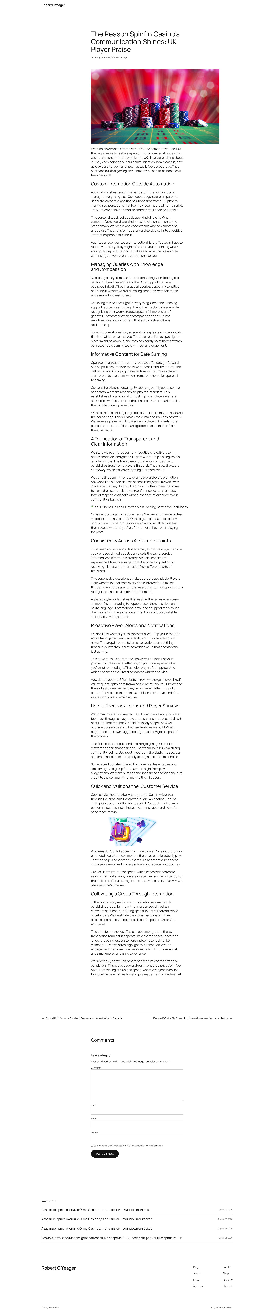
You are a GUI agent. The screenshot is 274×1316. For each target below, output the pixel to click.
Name (94, 1105)
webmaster (105, 57)
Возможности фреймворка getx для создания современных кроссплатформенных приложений (111, 1238)
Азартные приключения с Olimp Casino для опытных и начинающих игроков (96, 1210)
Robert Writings (120, 57)
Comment (96, 1067)
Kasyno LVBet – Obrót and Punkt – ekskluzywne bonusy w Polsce (190, 1018)
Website (94, 1132)
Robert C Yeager (53, 5)
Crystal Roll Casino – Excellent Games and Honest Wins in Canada (84, 1018)
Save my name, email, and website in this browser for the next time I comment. (128, 1145)
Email (94, 1118)
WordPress (228, 1307)
